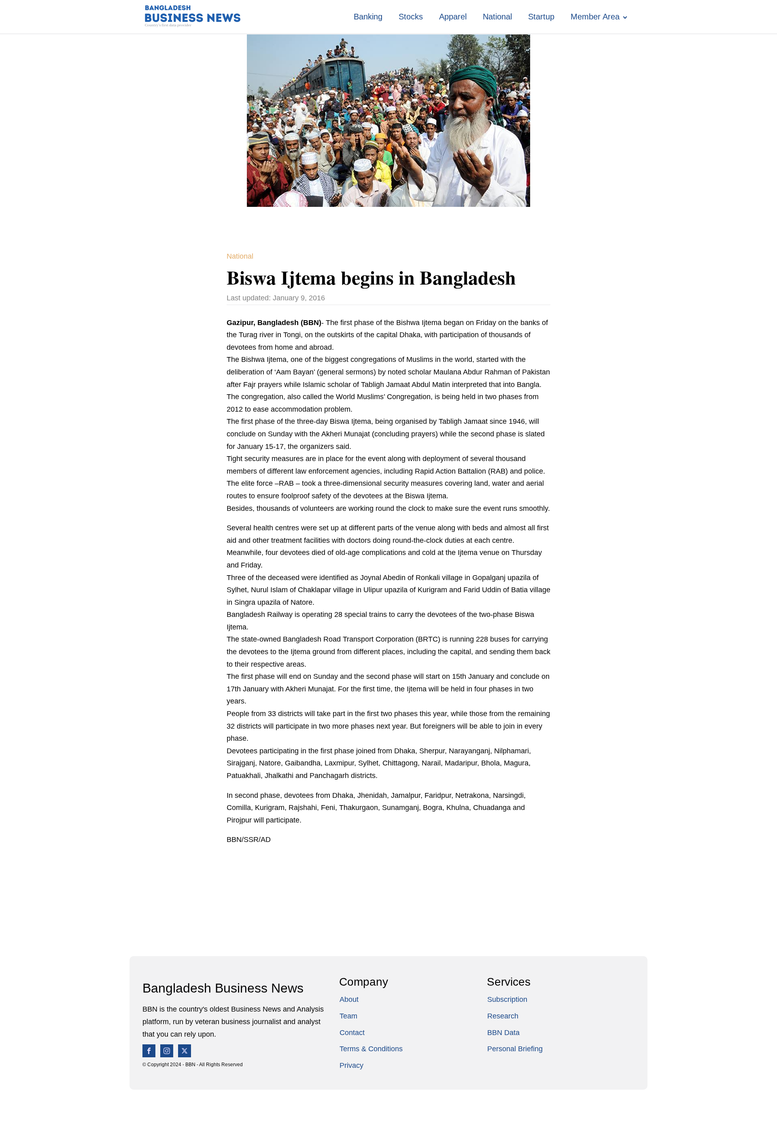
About (349, 999)
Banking (368, 16)
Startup (541, 16)
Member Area (595, 16)
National (497, 16)
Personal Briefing (515, 1049)
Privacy (351, 1065)
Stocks (411, 16)
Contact (352, 1033)
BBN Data (503, 1033)
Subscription (507, 999)
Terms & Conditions (371, 1049)
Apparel (453, 16)
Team (348, 1016)
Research (502, 1016)
